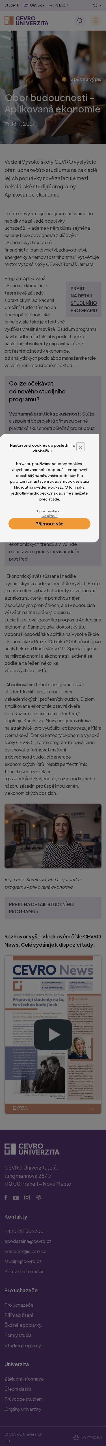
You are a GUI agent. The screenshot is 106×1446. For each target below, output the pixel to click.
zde (55, 499)
